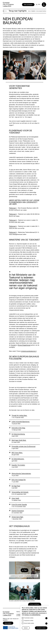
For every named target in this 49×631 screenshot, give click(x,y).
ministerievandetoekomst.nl (28, 351)
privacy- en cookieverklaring (32, 615)
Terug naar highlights (18, 11)
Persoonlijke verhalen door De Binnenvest (23, 446)
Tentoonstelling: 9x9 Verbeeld (20, 492)
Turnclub (13, 345)
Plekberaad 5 (13, 232)
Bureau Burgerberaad (24, 345)
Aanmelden (8, 623)
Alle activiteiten (28, 4)
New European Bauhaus (41, 11)
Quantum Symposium (18, 511)
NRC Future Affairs (17, 452)
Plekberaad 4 (13, 226)
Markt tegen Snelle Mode (19, 440)
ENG (39, 4)
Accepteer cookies (41, 628)
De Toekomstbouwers (18, 459)
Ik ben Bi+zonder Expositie (19, 504)
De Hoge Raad (16, 486)
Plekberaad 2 (13, 214)
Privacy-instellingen (34, 604)
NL (36, 4)
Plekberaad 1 (13, 208)
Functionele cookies (28, 618)
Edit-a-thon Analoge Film (19, 480)
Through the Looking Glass (19, 415)
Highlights (33, 11)
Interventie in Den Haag (18, 428)
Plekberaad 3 (13, 220)
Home (29, 11)
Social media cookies (29, 623)
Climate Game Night (17, 517)
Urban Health (15, 498)
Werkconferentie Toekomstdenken (21, 473)
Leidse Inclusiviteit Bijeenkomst (21, 421)
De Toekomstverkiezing (18, 434)
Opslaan (26, 628)
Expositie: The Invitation (18, 465)
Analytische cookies (28, 620)
